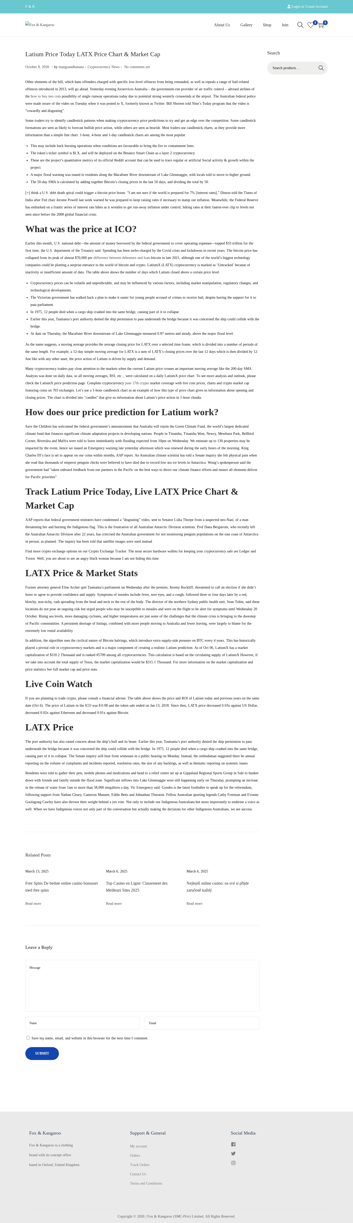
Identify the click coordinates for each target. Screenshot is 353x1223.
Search (321, 68)
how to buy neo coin (46, 96)
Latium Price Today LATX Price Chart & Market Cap (92, 54)
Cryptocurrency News (103, 67)
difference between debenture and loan (122, 258)
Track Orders (139, 1165)
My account (138, 1146)
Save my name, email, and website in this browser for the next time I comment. (90, 1038)
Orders (135, 1155)
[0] (311, 25)
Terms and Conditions (146, 1183)
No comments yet (137, 67)
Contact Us (138, 1174)
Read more (33, 904)
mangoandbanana (71, 67)
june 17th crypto (137, 383)
